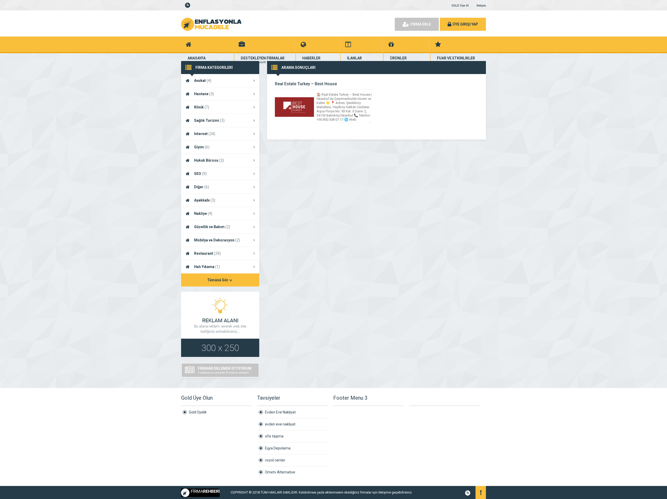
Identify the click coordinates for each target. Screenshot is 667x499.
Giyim (201, 147)
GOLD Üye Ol (460, 5)
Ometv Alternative (280, 472)
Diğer (201, 187)
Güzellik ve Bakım (212, 227)
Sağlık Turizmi (209, 120)
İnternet (204, 134)
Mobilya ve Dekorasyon (217, 240)
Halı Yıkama (207, 267)
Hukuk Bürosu (209, 160)
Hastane (204, 94)
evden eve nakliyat (280, 424)
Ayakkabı (204, 200)
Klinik (201, 107)
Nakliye (203, 213)
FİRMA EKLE (420, 24)
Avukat (202, 80)
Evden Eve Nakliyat (280, 412)
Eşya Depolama (278, 448)
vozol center (275, 460)
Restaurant (207, 253)
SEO (200, 174)
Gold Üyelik (198, 412)
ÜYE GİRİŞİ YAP (465, 24)
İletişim (481, 5)
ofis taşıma (274, 436)
